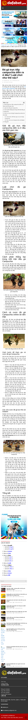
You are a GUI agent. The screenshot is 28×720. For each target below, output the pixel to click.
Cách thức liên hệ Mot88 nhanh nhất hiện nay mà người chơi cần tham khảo (16, 624)
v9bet (9, 571)
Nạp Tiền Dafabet (5, 690)
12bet (9, 553)
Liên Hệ (21, 717)
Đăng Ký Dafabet (5, 689)
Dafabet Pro (6, 80)
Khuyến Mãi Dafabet (6, 694)
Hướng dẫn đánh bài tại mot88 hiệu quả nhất (16, 611)
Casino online (4, 683)
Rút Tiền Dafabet (5, 692)
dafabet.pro (12, 715)
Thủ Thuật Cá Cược (12, 45)
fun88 (9, 563)
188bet (11, 566)
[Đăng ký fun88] (14, 526)
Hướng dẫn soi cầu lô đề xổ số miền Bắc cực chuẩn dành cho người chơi (16, 595)
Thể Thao (3, 681)
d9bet (10, 557)
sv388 (8, 575)
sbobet (10, 573)
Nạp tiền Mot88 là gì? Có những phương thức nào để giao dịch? (15, 629)
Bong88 (11, 547)
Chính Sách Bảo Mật (12, 717)
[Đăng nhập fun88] (14, 40)
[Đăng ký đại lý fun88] (14, 15)
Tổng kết (6, 121)
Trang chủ (3, 45)
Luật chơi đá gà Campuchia (11, 108)
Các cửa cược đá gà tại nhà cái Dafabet (15, 120)
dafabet (10, 551)
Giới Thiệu (3, 717)
